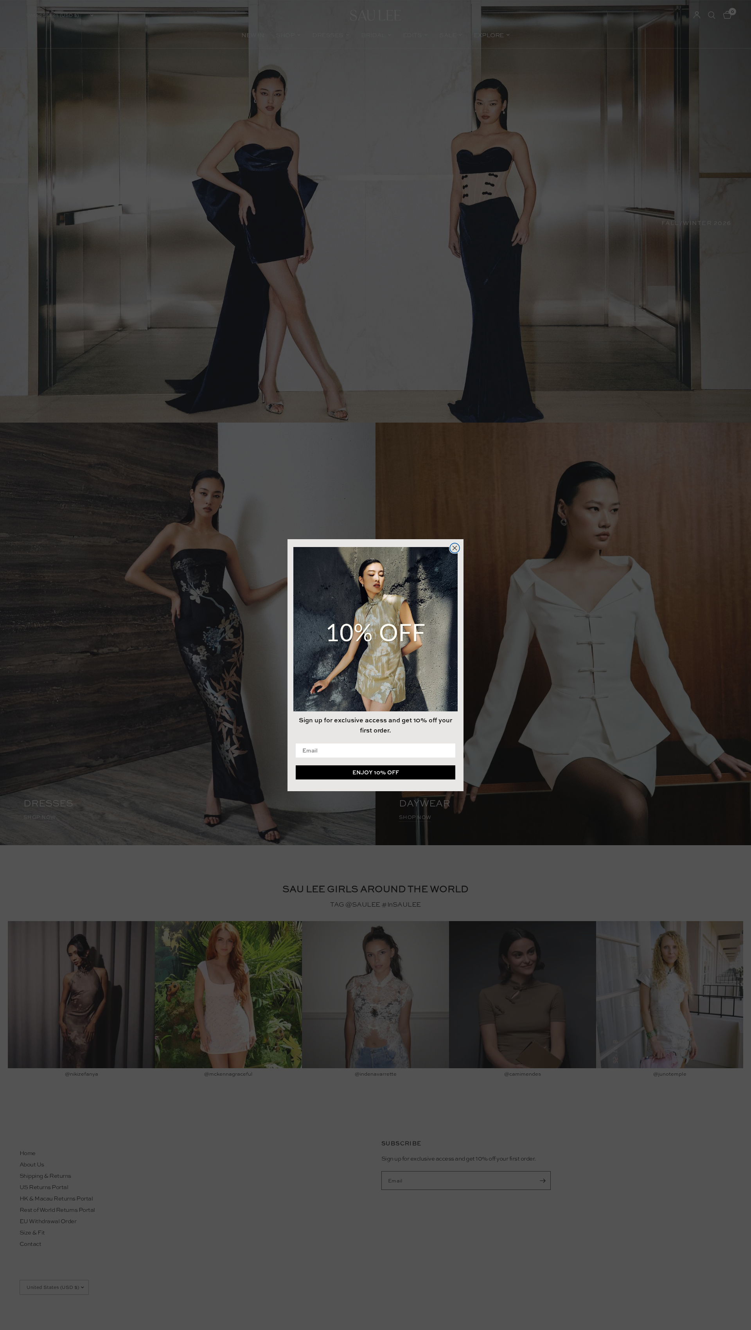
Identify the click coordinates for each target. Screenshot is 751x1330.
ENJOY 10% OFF (375, 772)
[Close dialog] (455, 548)
